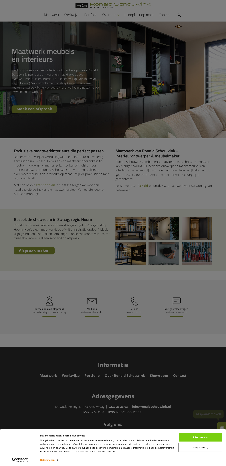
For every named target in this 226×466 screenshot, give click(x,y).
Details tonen (47, 460)
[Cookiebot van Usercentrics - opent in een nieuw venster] (19, 460)
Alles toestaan (200, 437)
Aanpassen (199, 447)
